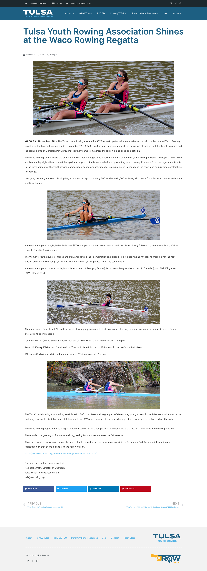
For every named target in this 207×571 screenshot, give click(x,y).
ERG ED (101, 13)
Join (165, 13)
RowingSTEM (117, 13)
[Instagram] (171, 3)
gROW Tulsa (85, 13)
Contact (177, 13)
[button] (38, 489)
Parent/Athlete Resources (145, 13)
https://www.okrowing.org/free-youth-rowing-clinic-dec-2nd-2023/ (61, 453)
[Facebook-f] (176, 3)
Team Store (129, 538)
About (68, 13)
